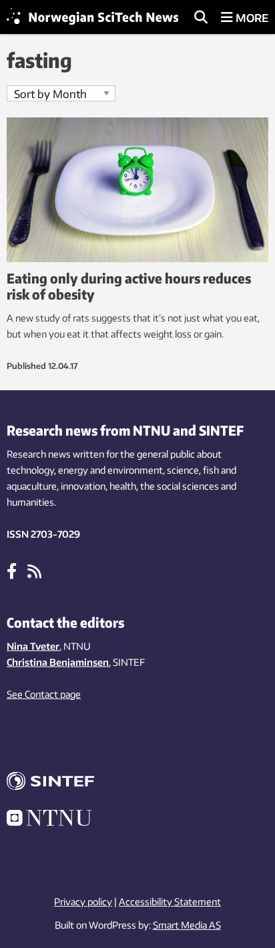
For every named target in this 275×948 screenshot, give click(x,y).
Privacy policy (83, 901)
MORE (250, 18)
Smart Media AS (187, 925)
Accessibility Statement (170, 901)
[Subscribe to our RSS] (34, 570)
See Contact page (44, 694)
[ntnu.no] (137, 820)
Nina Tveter (33, 646)
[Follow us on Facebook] (12, 570)
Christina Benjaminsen (58, 662)
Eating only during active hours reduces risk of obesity (129, 286)
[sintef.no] (137, 783)
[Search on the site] (201, 18)
